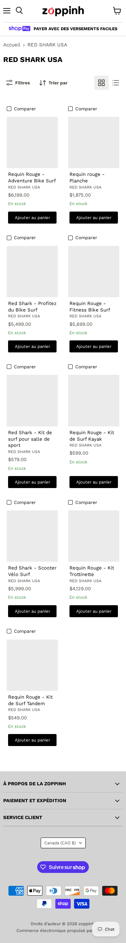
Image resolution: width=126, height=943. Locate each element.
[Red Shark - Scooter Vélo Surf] (32, 536)
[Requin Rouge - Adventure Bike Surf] (32, 142)
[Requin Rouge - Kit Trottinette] (94, 536)
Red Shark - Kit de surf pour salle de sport (30, 439)
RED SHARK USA (24, 187)
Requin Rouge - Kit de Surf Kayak (91, 436)
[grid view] (101, 83)
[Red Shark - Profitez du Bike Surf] (32, 272)
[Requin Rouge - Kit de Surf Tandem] (32, 665)
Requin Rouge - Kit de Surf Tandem (30, 700)
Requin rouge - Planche (87, 177)
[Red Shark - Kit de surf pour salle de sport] (32, 400)
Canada (60, 842)
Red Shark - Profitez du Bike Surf (32, 306)
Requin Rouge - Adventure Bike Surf (32, 177)
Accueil (11, 45)
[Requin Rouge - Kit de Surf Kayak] (94, 400)
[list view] (116, 83)
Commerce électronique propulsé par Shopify (63, 930)
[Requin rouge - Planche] (94, 142)
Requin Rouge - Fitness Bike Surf (89, 306)
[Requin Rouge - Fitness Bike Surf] (94, 272)
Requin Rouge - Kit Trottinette (91, 571)
